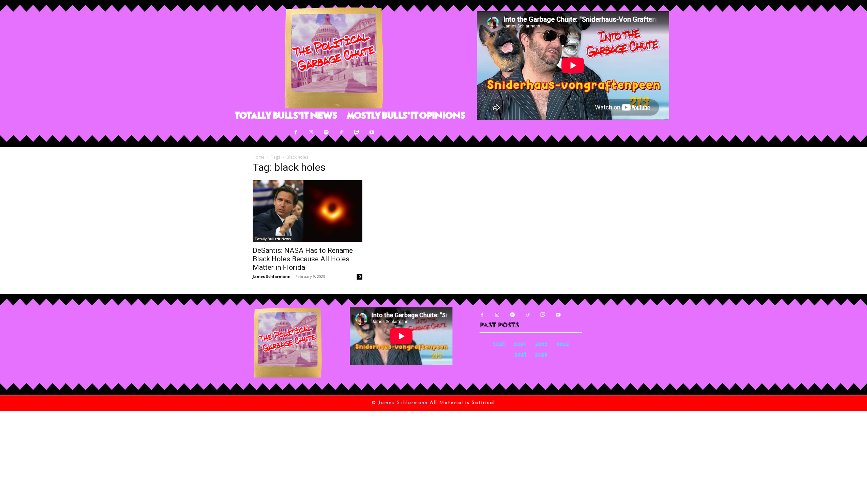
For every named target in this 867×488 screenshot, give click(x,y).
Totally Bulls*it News (273, 239)
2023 (541, 345)
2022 (562, 345)
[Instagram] (311, 132)
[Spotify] (326, 132)
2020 (541, 355)
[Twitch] (357, 132)
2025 (499, 345)
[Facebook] (296, 132)
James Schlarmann (272, 276)
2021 (520, 355)
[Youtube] (372, 132)
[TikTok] (341, 132)
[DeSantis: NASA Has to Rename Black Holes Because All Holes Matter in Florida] (307, 211)
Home (259, 157)
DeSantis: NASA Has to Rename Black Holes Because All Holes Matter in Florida (303, 258)
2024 (520, 345)
